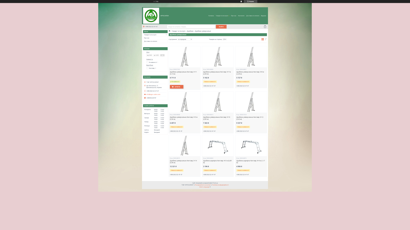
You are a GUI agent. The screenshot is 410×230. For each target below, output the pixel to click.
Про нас (233, 16)
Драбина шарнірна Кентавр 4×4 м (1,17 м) (250, 162)
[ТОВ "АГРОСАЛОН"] (151, 16)
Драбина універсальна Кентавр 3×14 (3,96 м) (183, 162)
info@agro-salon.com (153, 94)
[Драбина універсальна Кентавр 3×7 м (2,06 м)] (218, 57)
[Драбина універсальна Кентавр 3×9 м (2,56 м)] (184, 102)
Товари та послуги (222, 16)
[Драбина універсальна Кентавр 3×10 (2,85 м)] (218, 102)
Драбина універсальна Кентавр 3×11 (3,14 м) (183, 73)
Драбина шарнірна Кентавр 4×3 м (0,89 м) (217, 162)
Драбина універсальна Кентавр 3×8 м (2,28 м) (250, 73)
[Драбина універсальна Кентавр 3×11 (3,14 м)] (184, 57)
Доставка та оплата (252, 16)
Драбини (190, 31)
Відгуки (263, 16)
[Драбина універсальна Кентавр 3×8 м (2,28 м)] (251, 57)
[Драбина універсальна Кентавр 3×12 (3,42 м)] (251, 102)
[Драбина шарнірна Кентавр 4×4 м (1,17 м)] (251, 145)
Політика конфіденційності (220, 185)
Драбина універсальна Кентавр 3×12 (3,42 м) (249, 118)
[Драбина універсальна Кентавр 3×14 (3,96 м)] (184, 145)
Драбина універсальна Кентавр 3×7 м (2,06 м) (217, 73)
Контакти (241, 16)
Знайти (221, 26)
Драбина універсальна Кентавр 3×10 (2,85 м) (216, 118)
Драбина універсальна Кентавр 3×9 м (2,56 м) (183, 118)
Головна (211, 16)
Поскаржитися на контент (203, 185)
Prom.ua (215, 183)
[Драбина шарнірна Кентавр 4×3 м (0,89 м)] (218, 145)
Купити (177, 87)
